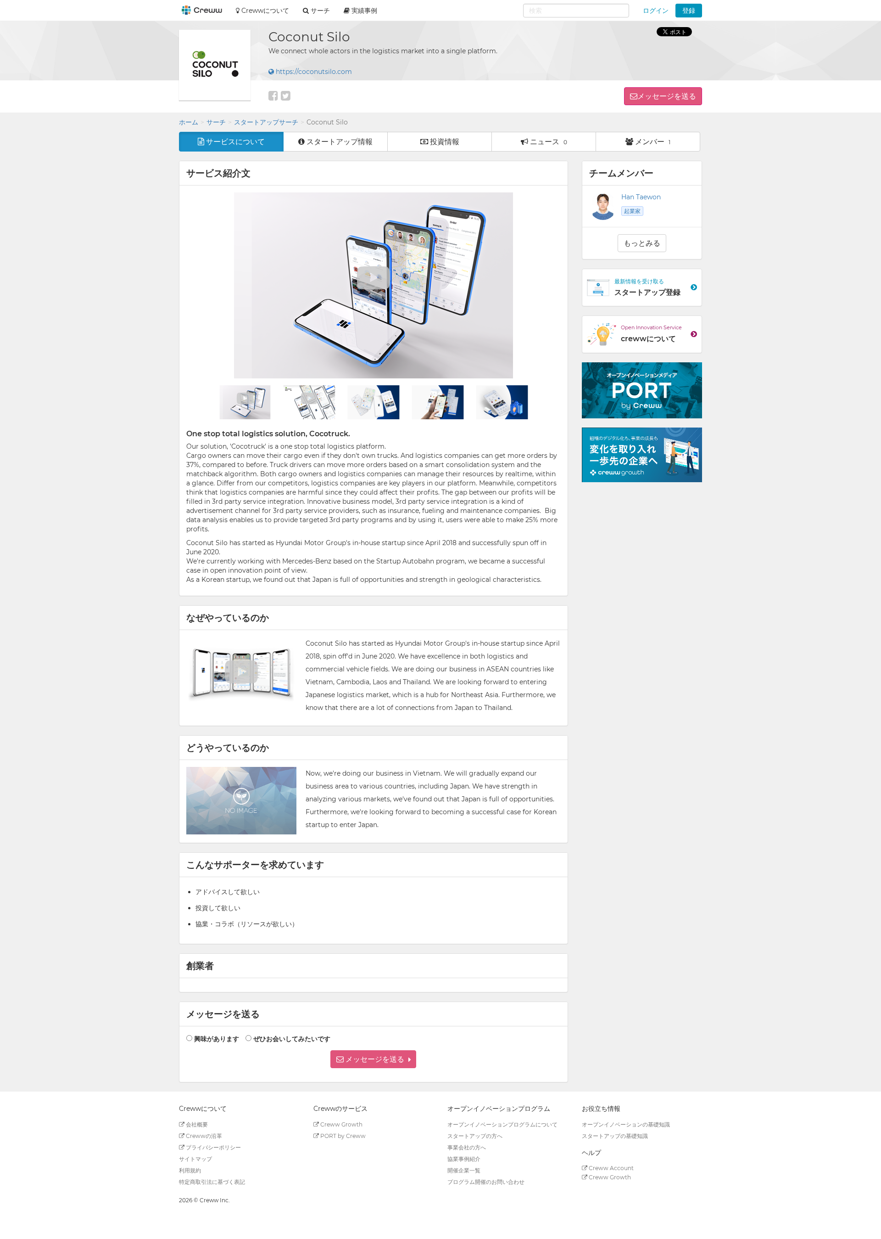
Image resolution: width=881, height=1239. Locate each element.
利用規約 (190, 1170)
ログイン (656, 10)
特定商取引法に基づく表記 (212, 1181)
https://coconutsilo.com (313, 72)
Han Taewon (641, 197)
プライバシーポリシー (212, 1147)
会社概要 (196, 1124)
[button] (373, 1059)
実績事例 (363, 10)
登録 (688, 10)
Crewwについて (264, 10)
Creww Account (610, 1168)
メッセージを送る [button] (666, 96)
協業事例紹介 (463, 1158)
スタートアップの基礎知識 (615, 1135)
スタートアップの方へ (474, 1135)
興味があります (216, 1039)
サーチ (216, 122)
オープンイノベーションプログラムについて (502, 1124)
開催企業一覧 (463, 1170)
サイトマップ (195, 1158)
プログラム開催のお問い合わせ (485, 1181)
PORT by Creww (342, 1135)
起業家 (632, 211)
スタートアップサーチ (266, 122)
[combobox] (576, 10)
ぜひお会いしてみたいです (291, 1039)
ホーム (188, 122)
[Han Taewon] (603, 206)
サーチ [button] (319, 10)
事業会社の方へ (466, 1147)
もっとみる (642, 243)
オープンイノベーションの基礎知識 (626, 1124)
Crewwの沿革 (203, 1135)
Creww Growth (340, 1124)
